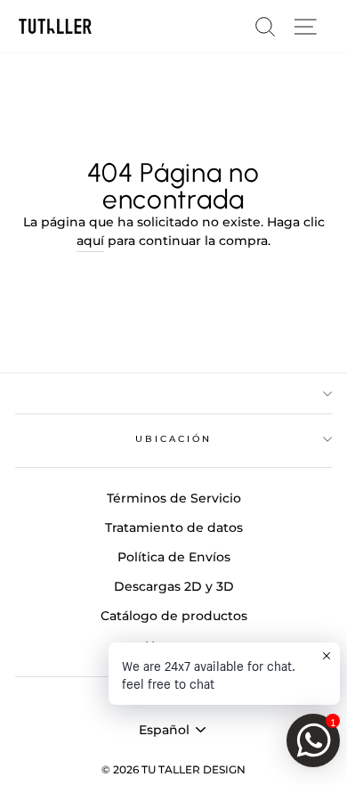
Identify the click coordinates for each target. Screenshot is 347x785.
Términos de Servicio (174, 498)
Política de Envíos (173, 557)
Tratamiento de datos (174, 527)
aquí (90, 240)
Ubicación (174, 439)
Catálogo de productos (174, 616)
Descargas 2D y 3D (174, 586)
